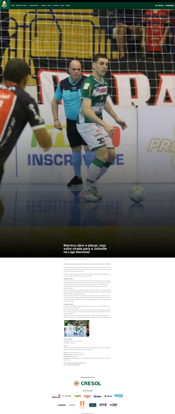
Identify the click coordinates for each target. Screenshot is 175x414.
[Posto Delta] (108, 396)
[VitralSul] (77, 396)
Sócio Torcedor (164, 1)
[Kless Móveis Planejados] (67, 396)
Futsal (83, 259)
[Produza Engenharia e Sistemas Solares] (72, 408)
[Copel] (82, 408)
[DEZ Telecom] (103, 406)
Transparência (171, 1)
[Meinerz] (61, 405)
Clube (13, 5)
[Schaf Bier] (87, 397)
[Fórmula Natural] (93, 407)
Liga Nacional (86, 259)
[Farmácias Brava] (98, 396)
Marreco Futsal (21, 5)
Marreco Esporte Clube (69, 259)
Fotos (62, 5)
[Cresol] (87, 385)
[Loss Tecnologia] (113, 406)
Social (49, 5)
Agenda (43, 5)
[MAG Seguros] (119, 397)
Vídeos (68, 5)
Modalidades (34, 5)
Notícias (56, 5)
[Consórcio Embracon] (56, 397)
